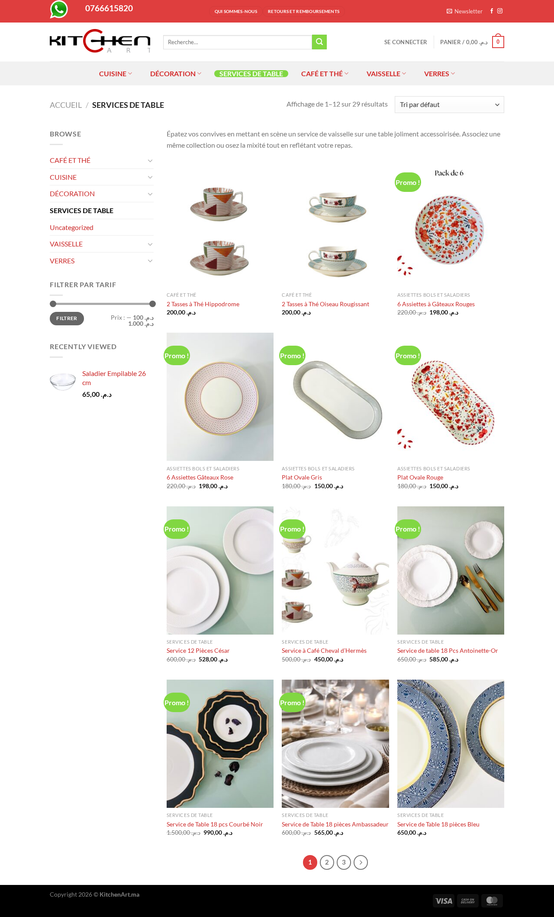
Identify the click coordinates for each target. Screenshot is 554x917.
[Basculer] (150, 160)
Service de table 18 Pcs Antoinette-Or (447, 650)
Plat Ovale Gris (302, 477)
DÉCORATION (173, 73)
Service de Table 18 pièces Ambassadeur (335, 824)
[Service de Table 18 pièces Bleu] (450, 744)
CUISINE (112, 73)
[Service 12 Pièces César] (220, 570)
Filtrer (66, 318)
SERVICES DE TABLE (251, 73)
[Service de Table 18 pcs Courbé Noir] (220, 744)
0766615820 (109, 8)
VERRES (436, 73)
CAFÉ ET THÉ (322, 73)
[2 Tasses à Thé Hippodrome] (220, 223)
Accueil (66, 105)
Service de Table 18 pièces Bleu (438, 824)
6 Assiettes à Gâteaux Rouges (436, 304)
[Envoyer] (319, 42)
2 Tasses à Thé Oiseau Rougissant (325, 304)
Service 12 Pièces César (198, 650)
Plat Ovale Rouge (420, 477)
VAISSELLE (383, 73)
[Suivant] (361, 862)
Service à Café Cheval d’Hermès (324, 650)
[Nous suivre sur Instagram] (499, 11)
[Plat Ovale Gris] (335, 397)
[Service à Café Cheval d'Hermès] (335, 570)
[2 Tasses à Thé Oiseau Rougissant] (335, 223)
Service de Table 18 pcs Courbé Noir (215, 824)
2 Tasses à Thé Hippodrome (203, 304)
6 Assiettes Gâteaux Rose (200, 477)
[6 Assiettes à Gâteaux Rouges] (450, 223)
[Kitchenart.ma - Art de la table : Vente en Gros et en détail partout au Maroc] (100, 42)
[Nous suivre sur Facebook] (491, 11)
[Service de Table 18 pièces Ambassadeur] (335, 744)
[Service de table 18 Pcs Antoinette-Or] (450, 570)
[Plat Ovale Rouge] (450, 397)
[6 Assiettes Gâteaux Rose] (220, 397)
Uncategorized (71, 227)
